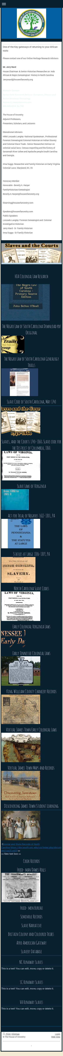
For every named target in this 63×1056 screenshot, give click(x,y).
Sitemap (15, 1034)
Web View (55, 1036)
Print (8, 1034)
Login (57, 1034)
